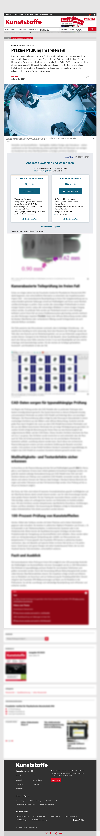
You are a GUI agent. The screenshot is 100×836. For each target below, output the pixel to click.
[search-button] (92, 29)
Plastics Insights (21, 801)
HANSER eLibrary (55, 816)
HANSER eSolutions (71, 816)
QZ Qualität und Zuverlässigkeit (25, 804)
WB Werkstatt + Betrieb (46, 804)
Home (7, 38)
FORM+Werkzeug (35, 801)
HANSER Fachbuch (39, 816)
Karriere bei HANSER (22, 816)
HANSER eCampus (22, 820)
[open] (86, 78)
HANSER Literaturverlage (39, 820)
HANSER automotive (52, 801)
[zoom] (94, 138)
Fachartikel (15, 76)
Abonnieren (56, 780)
